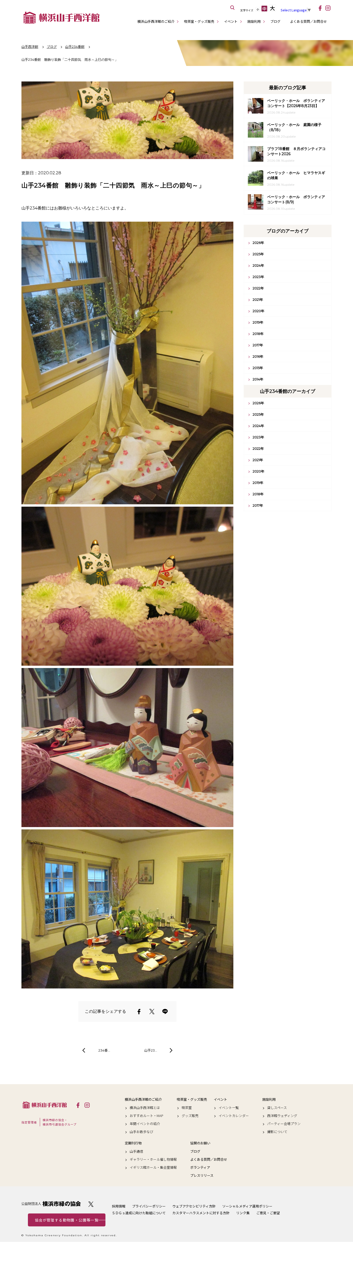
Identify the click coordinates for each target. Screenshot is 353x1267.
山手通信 (136, 1151)
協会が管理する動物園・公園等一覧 (66, 1220)
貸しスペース (277, 1107)
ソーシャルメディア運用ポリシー (247, 1206)
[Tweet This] (152, 1011)
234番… (104, 1050)
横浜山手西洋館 (44, 1105)
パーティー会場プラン (284, 1123)
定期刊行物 (133, 1143)
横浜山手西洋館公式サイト (61, 17)
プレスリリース (201, 1175)
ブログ (275, 21)
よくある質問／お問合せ (308, 21)
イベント (230, 21)
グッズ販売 (190, 1115)
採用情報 (118, 1206)
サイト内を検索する (232, 8)
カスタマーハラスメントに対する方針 (200, 1212)
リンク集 (243, 1212)
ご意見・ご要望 (268, 1212)
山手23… (150, 1050)
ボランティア (200, 1167)
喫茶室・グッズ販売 (199, 21)
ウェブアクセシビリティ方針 (194, 1206)
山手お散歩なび (141, 1131)
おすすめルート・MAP (146, 1115)
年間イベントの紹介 (145, 1123)
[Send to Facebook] (139, 1011)
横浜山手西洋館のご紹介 (155, 21)
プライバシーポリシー (149, 1206)
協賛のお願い (200, 1143)
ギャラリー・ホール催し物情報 (153, 1159)
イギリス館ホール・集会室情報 (153, 1167)
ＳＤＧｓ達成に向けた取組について (139, 1212)
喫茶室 (187, 1107)
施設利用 (254, 21)
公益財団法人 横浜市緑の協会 (51, 1203)
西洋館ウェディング (282, 1115)
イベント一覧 (229, 1107)
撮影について (277, 1131)
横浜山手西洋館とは (145, 1107)
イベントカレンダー (234, 1115)
